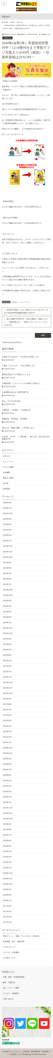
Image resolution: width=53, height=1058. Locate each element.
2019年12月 (8, 808)
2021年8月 (7, 704)
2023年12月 (8, 590)
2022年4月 (7, 661)
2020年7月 (7, 770)
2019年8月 (7, 829)
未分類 (5, 483)
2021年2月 (7, 737)
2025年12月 (8, 513)
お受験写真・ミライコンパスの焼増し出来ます (21, 383)
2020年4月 (7, 786)
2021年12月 (8, 682)
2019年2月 (7, 862)
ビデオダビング (9, 947)
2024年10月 (8, 557)
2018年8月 (7, 895)
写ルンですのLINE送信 (11, 401)
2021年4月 (7, 726)
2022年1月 (7, 677)
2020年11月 (7, 753)
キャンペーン (24, 302)
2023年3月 (7, 617)
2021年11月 (7, 688)
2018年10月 (8, 884)
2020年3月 (7, 791)
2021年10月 (8, 693)
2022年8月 (7, 644)
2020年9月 (7, 759)
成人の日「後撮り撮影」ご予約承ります (18, 428)
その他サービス (9, 958)
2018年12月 (8, 873)
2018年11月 (7, 879)
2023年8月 (7, 601)
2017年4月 (7, 911)
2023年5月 (7, 612)
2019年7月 (7, 835)
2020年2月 (7, 797)
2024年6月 (7, 579)
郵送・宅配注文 (9, 982)
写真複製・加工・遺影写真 (13, 941)
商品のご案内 (8, 478)
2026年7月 (7, 508)
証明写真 (6, 489)
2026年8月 (7, 503)
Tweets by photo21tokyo (12, 342)
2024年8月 (7, 568)
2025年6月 (7, 524)
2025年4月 (7, 530)
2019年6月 (7, 840)
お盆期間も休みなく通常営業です (15, 392)
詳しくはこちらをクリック (13, 134)
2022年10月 (8, 633)
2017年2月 (7, 922)
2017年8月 (7, 906)
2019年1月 (7, 868)
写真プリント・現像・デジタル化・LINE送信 (21, 936)
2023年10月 (8, 595)
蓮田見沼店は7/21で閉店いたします (16, 374)
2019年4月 (7, 851)
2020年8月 (7, 764)
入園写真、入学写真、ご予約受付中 (16, 410)
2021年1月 (7, 742)
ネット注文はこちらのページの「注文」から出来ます (23, 285)
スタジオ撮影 (8, 467)
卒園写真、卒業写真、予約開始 (14, 419)
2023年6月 (7, 606)
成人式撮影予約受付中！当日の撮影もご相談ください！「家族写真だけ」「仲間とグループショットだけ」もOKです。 (26, 322)
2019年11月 (7, 813)
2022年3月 (7, 666)
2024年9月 (7, 562)
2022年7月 (7, 650)
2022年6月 (7, 655)
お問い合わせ (8, 999)
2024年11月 (7, 552)
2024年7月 (7, 573)
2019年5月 (7, 846)
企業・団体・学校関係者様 (13, 977)
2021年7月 (7, 710)
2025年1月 (7, 541)
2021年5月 (7, 720)
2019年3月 (7, 857)
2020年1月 (7, 802)
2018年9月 (7, 889)
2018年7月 (7, 900)
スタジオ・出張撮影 (11, 952)
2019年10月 (8, 819)
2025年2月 (7, 535)
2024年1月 (7, 584)
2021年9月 (7, 699)
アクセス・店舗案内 (11, 993)
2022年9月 (7, 639)
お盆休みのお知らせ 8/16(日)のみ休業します (20, 357)
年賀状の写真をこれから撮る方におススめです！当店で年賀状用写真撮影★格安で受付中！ (26, 311)
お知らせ (7, 38)
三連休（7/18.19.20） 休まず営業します (18, 366)
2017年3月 (7, 917)
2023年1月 (7, 622)
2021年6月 (7, 715)
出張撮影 (6, 472)
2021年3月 (7, 731)
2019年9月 (7, 824)
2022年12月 (8, 628)
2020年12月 (8, 748)
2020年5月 (7, 781)
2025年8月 (7, 519)
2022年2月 (7, 672)
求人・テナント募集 (11, 988)
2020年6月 (7, 775)
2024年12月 (8, 546)
